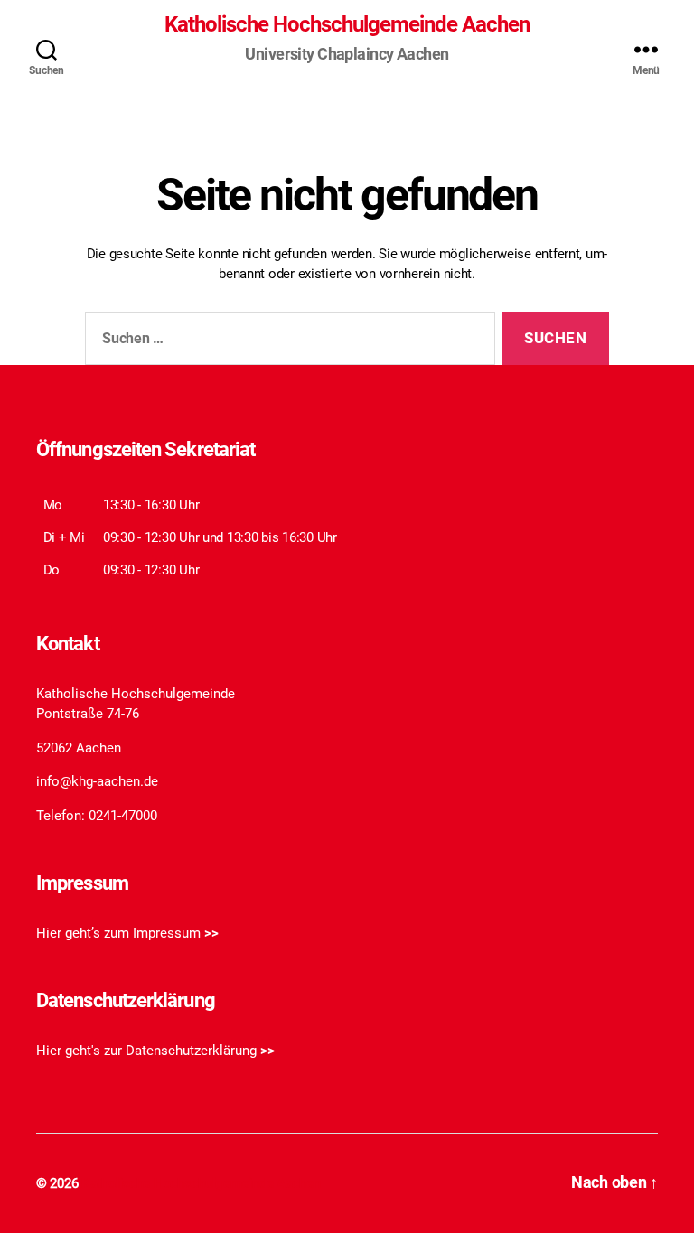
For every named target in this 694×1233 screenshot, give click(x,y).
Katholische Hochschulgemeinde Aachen (347, 24)
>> (211, 933)
